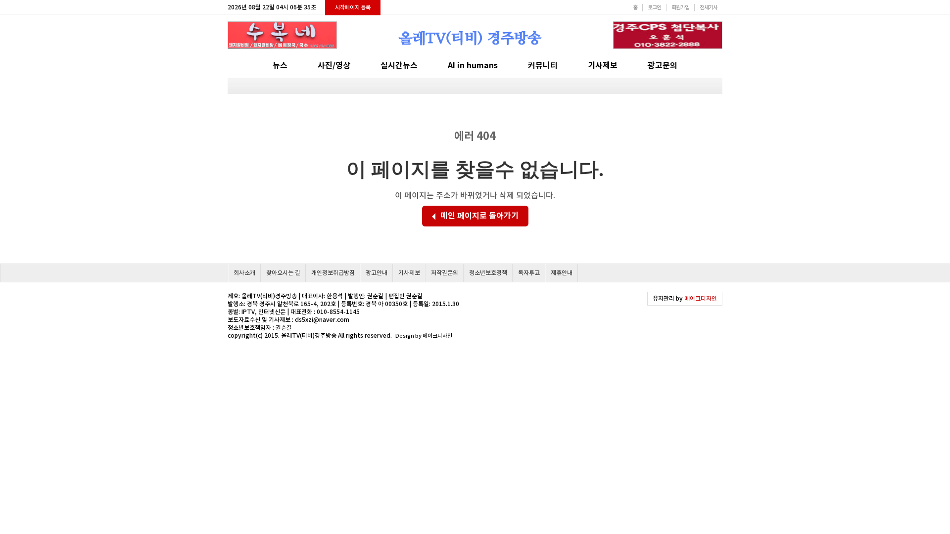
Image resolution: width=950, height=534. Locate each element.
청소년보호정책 (488, 272)
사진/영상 (334, 65)
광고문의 (662, 65)
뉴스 (280, 65)
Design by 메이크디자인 (423, 335)
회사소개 (244, 272)
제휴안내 (561, 272)
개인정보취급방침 (333, 272)
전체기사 (708, 7)
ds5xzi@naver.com (322, 319)
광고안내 (376, 272)
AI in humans (473, 65)
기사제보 (603, 65)
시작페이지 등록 (353, 7)
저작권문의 (444, 272)
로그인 (654, 7)
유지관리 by (685, 298)
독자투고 (529, 272)
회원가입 (680, 7)
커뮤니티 (543, 65)
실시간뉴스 (399, 65)
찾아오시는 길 (283, 272)
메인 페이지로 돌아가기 (479, 216)
